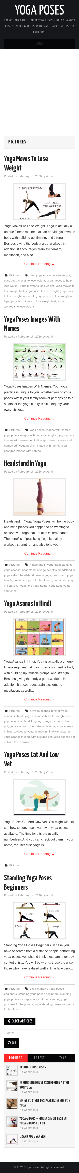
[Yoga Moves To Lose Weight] (39, 201)
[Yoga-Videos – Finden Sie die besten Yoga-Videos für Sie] (12, 1122)
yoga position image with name (39, 445)
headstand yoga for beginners (33, 580)
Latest (39, 1058)
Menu (39, 44)
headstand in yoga (41, 564)
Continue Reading (39, 264)
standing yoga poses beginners (38, 993)
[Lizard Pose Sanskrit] (12, 1140)
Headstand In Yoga (25, 464)
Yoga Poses (39, 10)
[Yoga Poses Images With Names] (39, 362)
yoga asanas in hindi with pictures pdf (28, 736)
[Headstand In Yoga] (39, 497)
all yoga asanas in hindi (45, 710)
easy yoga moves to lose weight (24, 280)
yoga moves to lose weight (37, 285)
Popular (15, 1058)
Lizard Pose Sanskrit (33, 1137)
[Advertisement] (39, 96)
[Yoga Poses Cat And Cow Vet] (39, 797)
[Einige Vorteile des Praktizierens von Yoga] (12, 1104)
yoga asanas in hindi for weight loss (47, 716)
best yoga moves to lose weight (50, 275)
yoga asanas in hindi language (23, 721)
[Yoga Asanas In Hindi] (39, 637)
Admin (50, 176)
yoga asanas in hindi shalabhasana (32, 726)
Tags (63, 1058)
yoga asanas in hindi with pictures (48, 731)
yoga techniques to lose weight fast (33, 301)
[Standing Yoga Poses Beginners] (39, 920)
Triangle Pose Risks (32, 1067)
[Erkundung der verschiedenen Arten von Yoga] (12, 1086)
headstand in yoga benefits (39, 569)
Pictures (14, 275)
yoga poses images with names (50, 429)
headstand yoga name (33, 585)
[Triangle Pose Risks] (12, 1070)
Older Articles (21, 1021)
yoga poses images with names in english (30, 435)
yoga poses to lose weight (42, 291)
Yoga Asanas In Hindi (27, 604)
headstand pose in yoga (35, 575)
